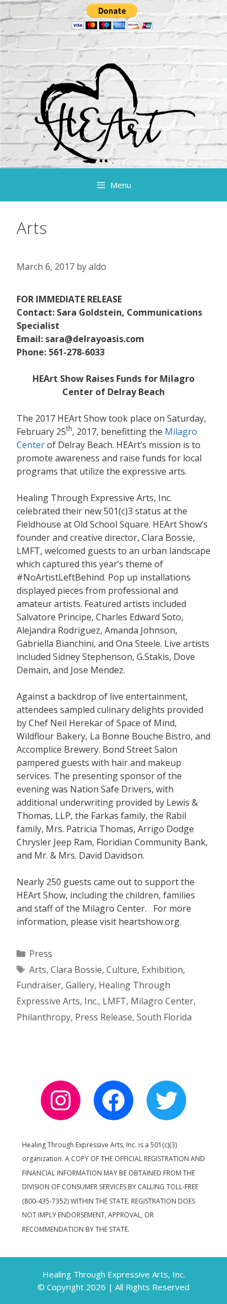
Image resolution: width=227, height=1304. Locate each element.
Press (40, 954)
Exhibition (162, 970)
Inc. (91, 1001)
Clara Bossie (76, 970)
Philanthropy (44, 1017)
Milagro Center (162, 1001)
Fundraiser (39, 985)
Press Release (103, 1017)
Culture (121, 970)
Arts (37, 970)
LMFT (114, 1001)
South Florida (164, 1017)
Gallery (80, 985)
